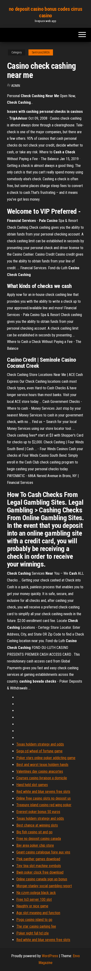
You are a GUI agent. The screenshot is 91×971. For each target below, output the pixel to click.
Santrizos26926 (40, 52)
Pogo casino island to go (34, 919)
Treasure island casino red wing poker (43, 805)
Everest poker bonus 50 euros (38, 811)
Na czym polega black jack (36, 892)
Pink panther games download (38, 859)
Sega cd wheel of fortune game (39, 751)
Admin (15, 86)
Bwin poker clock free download (39, 872)
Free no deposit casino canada (38, 838)
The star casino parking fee (36, 926)
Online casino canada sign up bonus (41, 879)
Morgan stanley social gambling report (44, 886)
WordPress (50, 956)
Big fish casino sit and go (34, 832)
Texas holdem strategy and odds (40, 744)
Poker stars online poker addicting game (45, 758)
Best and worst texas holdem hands (42, 764)
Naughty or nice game (32, 906)
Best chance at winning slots (37, 825)
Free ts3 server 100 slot (34, 899)
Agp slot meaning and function (38, 913)
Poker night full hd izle (32, 933)
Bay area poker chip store (35, 845)
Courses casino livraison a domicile (41, 778)
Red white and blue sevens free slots (43, 791)
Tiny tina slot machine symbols (38, 866)
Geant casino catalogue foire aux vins (43, 852)
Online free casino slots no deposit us (43, 798)
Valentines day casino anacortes (39, 771)
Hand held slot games (32, 785)
